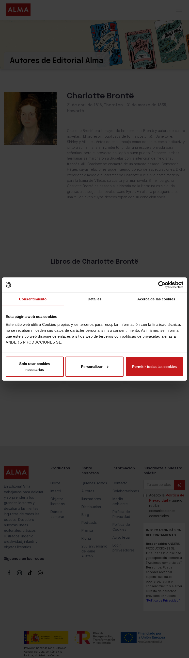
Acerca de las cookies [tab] (156, 299)
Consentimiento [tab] (33, 299)
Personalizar (92, 366)
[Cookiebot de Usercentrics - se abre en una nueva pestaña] (161, 285)
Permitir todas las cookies (154, 366)
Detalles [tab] (95, 299)
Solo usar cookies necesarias (34, 366)
